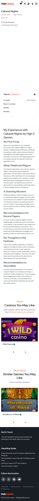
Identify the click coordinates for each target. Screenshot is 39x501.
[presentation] (13, 352)
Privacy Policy (28, 487)
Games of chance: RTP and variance (14, 463)
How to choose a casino (9, 466)
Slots (3, 18)
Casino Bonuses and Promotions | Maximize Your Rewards (18, 454)
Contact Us (5, 489)
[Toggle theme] (33, 4)
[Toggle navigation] (36, 4)
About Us (4, 487)
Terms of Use (15, 487)
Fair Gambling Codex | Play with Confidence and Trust (17, 459)
